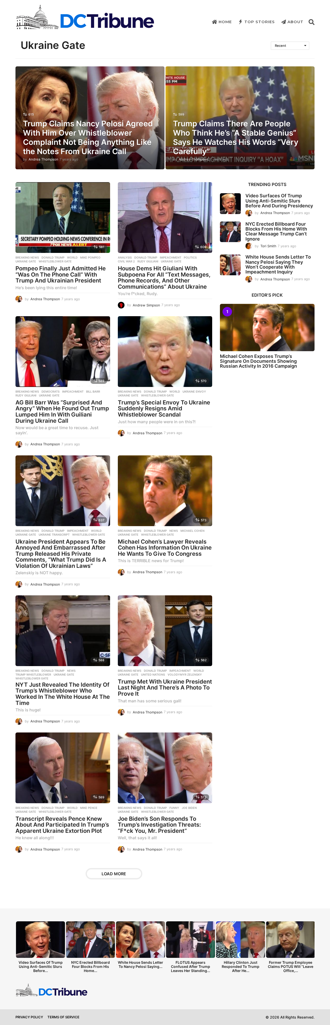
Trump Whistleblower (33, 674)
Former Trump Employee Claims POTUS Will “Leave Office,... (290, 966)
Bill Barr (93, 391)
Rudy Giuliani (147, 261)
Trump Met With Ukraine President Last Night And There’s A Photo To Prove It (165, 687)
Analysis (125, 257)
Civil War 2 (126, 261)
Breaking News (27, 257)
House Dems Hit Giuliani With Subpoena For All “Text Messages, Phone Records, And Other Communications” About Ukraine (164, 277)
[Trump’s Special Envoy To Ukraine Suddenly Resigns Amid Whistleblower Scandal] (165, 351)
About (295, 21)
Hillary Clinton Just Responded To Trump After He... (240, 966)
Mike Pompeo (90, 257)
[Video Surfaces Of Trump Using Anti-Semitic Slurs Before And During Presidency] (230, 203)
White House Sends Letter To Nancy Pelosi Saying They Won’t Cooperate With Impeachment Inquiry (278, 264)
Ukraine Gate (25, 261)
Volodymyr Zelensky (185, 674)
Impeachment (170, 257)
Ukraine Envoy (194, 391)
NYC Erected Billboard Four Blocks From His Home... (90, 966)
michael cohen (192, 530)
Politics (190, 257)
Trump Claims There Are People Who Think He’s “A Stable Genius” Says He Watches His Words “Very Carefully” (235, 137)
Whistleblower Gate (55, 261)
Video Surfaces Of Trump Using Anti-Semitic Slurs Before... (41, 966)
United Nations (153, 674)
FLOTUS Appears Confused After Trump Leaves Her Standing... (190, 966)
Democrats (51, 391)
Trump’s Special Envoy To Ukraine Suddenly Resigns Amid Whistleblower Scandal (164, 408)
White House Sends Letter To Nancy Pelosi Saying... (140, 964)
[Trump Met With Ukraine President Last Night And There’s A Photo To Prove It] (165, 630)
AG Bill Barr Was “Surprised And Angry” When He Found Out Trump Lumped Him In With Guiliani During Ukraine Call (62, 411)
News (173, 530)
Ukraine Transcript (54, 534)
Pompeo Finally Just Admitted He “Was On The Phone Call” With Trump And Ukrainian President (60, 274)
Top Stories (259, 21)
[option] (40, 948)
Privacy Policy (29, 1017)
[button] (312, 22)
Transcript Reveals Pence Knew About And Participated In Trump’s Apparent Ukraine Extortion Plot (62, 824)
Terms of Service (63, 1017)
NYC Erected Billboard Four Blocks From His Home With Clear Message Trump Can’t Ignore (276, 231)
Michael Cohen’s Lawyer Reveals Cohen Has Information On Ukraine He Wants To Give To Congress (165, 547)
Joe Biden (189, 807)
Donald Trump (53, 257)
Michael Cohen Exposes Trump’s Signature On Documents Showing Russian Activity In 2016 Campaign (258, 361)
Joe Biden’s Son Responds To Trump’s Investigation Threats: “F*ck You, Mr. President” (159, 824)
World (72, 257)
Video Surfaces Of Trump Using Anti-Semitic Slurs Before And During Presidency (279, 200)
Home (225, 21)
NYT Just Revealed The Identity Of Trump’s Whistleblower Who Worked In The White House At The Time (62, 693)
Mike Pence (88, 807)
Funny (174, 807)
